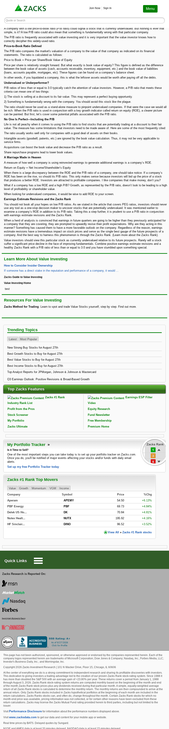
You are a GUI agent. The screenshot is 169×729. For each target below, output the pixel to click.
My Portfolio (15, 420)
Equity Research (99, 409)
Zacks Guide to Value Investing (23, 277)
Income (64, 488)
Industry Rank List (19, 403)
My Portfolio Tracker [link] (26, 444)
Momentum (39, 488)
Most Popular (28, 339)
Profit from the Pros (21, 409)
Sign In (107, 8)
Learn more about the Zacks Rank (135, 235)
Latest (13, 339)
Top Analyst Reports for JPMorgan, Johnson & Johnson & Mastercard (51, 372)
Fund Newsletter (99, 415)
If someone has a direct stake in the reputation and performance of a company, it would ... (61, 270)
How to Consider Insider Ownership (28, 265)
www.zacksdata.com (23, 717)
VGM (53, 488)
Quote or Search (15, 20)
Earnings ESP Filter (138, 397)
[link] (30, 9)
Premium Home (98, 426)
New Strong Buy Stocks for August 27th (32, 347)
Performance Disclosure (25, 711)
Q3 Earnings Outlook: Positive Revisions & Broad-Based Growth (48, 379)
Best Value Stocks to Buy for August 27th (34, 359)
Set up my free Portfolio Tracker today (33, 466)
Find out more (127, 306)
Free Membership (100, 420)
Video (92, 403)
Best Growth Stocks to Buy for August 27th (34, 353)
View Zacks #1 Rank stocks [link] (130, 532)
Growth (23, 488)
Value (12, 488)
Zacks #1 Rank (55, 397)
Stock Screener (17, 415)
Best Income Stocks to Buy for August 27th (35, 365)
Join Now (94, 8)
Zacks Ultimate (17, 426)
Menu (150, 9)
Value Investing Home (17, 283)
